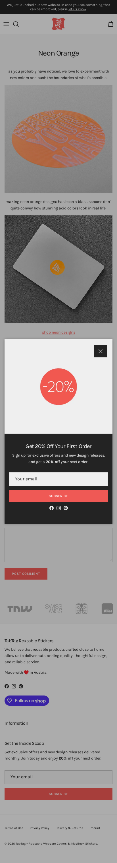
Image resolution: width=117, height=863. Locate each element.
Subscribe (58, 496)
